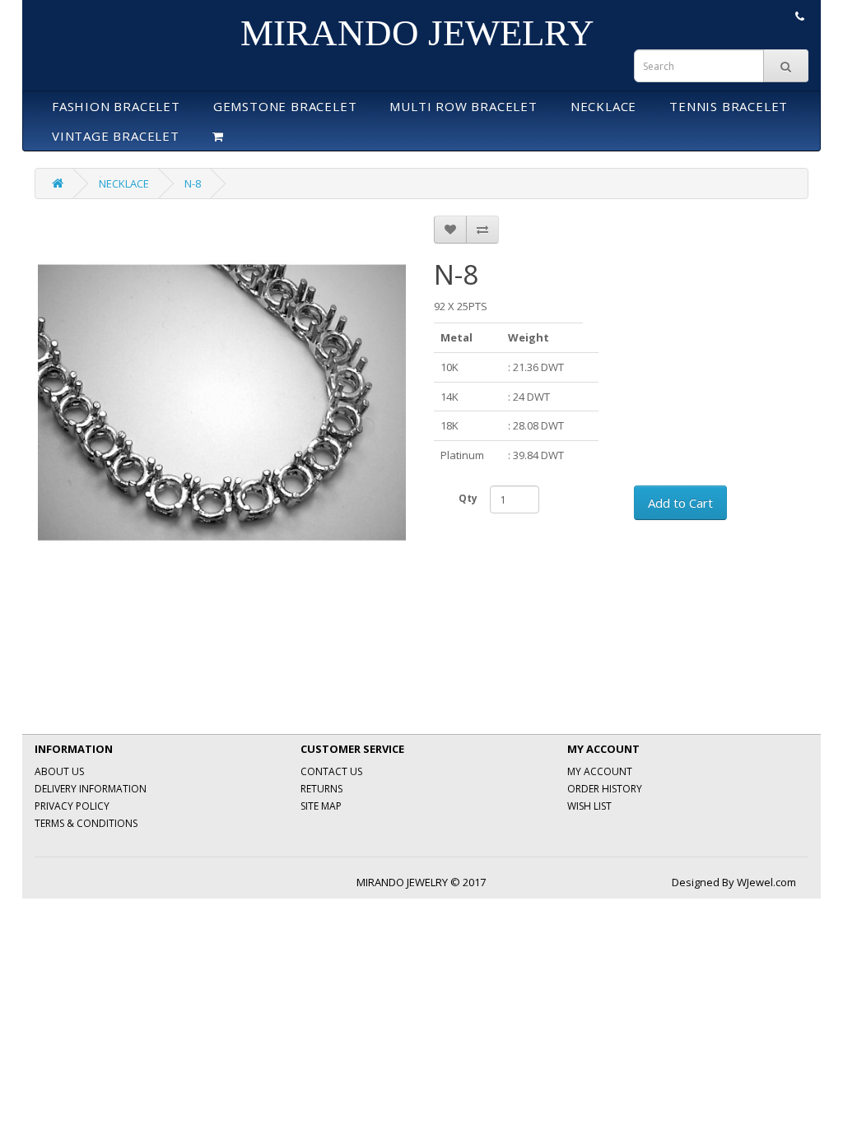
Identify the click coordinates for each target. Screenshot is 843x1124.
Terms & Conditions (86, 823)
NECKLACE (603, 106)
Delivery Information (91, 789)
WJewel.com (766, 882)
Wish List (589, 806)
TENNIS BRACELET (728, 106)
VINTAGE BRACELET (115, 136)
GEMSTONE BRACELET (285, 106)
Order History (604, 789)
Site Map (321, 806)
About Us (59, 771)
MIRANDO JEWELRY (417, 32)
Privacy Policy (72, 806)
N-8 (192, 183)
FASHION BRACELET (116, 106)
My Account (599, 771)
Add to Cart (680, 503)
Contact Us (331, 771)
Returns (321, 789)
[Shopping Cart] (218, 136)
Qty (468, 498)
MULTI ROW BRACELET (463, 106)
